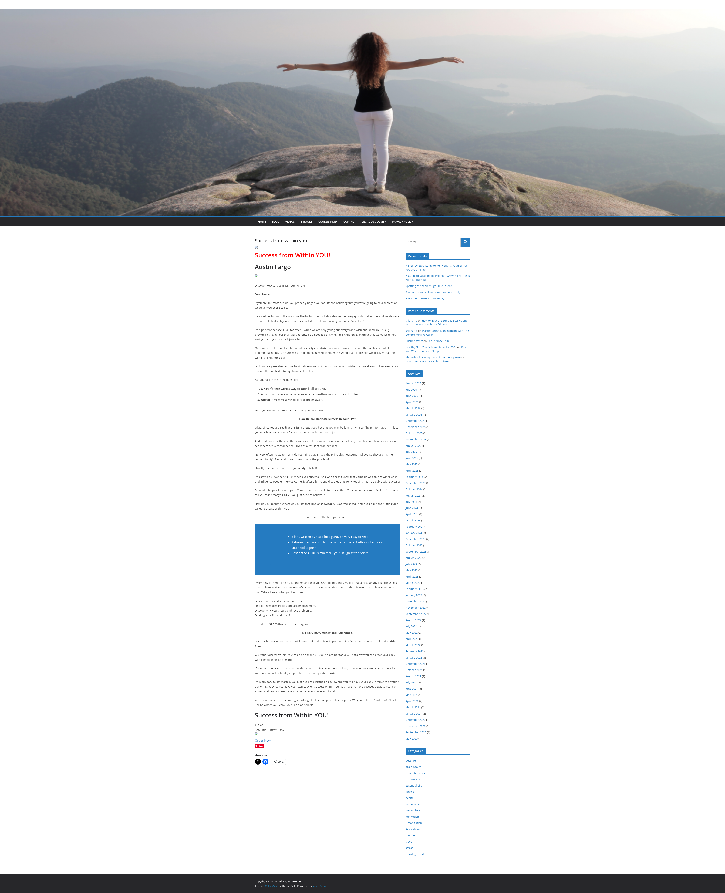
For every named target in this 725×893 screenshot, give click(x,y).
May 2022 (412, 632)
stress (409, 848)
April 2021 (412, 701)
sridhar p (411, 320)
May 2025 (412, 464)
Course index (327, 221)
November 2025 (416, 427)
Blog (275, 221)
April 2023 (412, 576)
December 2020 (415, 720)
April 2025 (412, 470)
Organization (414, 823)
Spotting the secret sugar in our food (429, 286)
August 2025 (413, 445)
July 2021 (411, 682)
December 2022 (415, 601)
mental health (414, 810)
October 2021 (414, 670)
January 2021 (414, 713)
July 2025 (411, 452)
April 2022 (412, 639)
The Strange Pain (438, 341)
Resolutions (413, 829)
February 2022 (415, 651)
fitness (410, 792)
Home (262, 221)
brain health (413, 767)
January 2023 (414, 595)
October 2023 (414, 545)
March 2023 (413, 583)
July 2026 (411, 389)
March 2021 (413, 707)
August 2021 (413, 676)
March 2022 (413, 645)
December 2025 (415, 421)
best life (411, 760)
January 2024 (414, 533)
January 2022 (414, 657)
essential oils (414, 785)
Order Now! (263, 740)
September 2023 (416, 551)
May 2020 (412, 738)
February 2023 (415, 589)
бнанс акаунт (414, 341)
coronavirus (413, 779)
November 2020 (416, 726)
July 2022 (411, 626)
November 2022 (416, 607)
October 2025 (414, 433)
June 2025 (412, 458)
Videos (290, 221)
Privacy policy (402, 221)
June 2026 (412, 396)
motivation (412, 816)
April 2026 (412, 402)
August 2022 (413, 620)
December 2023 (415, 539)
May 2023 (412, 570)
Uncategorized (415, 854)
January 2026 (414, 414)
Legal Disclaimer (374, 221)
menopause (413, 804)
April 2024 (412, 514)
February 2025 (415, 477)
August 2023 (413, 558)
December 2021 (415, 664)
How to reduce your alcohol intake (427, 361)
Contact (349, 221)
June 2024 (412, 508)
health (410, 798)
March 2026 (413, 408)
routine (410, 835)
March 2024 (413, 520)
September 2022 (416, 614)
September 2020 (416, 732)
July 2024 (411, 502)
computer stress (416, 773)
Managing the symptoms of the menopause (433, 357)
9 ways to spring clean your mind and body (433, 292)
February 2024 (415, 526)
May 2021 (412, 695)
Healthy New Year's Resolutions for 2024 (431, 347)
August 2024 (413, 495)
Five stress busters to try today (425, 298)
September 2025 (416, 439)
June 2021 (412, 688)
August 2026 (413, 383)
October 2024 (414, 489)
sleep (409, 841)
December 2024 (415, 483)
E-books (306, 221)
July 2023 (411, 564)
